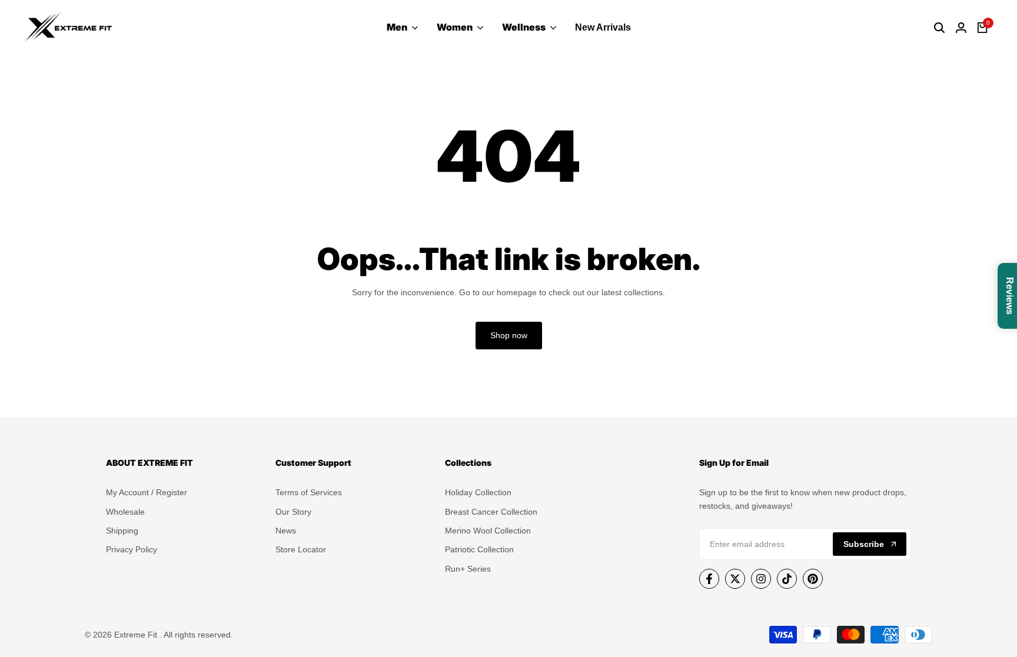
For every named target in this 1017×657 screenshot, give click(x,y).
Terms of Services (308, 492)
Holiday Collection (478, 492)
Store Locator (300, 549)
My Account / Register (146, 492)
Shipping (122, 530)
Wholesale (125, 511)
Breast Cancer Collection (491, 511)
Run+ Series (468, 568)
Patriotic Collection (479, 549)
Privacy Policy (131, 549)
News (285, 530)
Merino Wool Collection (488, 530)
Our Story (293, 511)
